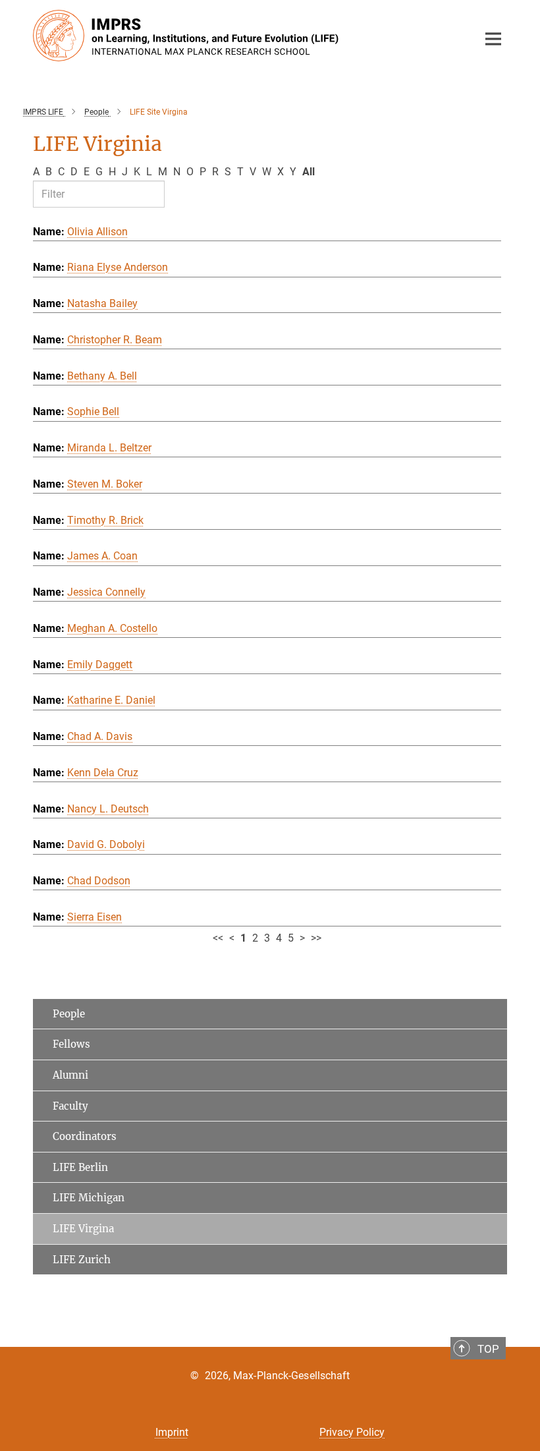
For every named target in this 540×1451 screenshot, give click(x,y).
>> (316, 938)
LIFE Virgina (83, 1228)
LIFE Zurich (82, 1259)
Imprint (171, 1432)
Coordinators (85, 1136)
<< (218, 938)
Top (488, 1348)
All (308, 171)
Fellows (71, 1044)
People (69, 1014)
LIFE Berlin (80, 1167)
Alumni (70, 1075)
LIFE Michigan (88, 1197)
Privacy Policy (352, 1432)
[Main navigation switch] (493, 39)
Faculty (70, 1106)
